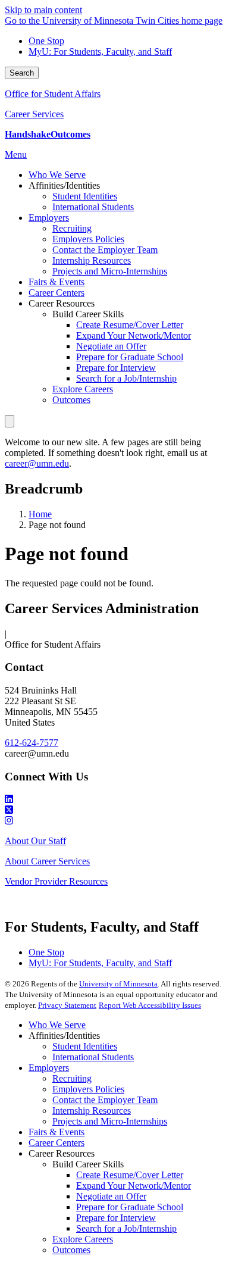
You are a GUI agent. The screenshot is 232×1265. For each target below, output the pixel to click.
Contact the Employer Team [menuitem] (105, 250)
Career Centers (56, 1143)
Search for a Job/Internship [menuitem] (126, 378)
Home (40, 514)
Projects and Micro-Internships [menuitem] (109, 271)
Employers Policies (88, 1089)
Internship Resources (91, 1110)
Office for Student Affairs (53, 94)
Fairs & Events (56, 1132)
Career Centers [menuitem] (56, 293)
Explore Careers (82, 1239)
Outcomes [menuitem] (71, 400)
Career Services (34, 114)
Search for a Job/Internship (126, 1228)
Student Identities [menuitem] (84, 196)
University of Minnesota (118, 983)
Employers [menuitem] (49, 218)
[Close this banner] (9, 421)
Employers (49, 1068)
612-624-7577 (31, 743)
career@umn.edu (37, 463)
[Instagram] (116, 821)
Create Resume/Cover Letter (129, 1175)
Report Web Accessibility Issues (150, 1005)
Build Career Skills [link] (88, 314)
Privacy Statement (67, 1005)
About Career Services (47, 861)
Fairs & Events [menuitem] (56, 282)
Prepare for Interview (116, 1218)
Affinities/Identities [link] (64, 185)
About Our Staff (35, 841)
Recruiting (72, 1078)
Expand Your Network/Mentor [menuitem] (133, 335)
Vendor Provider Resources (56, 881)
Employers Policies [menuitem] (88, 239)
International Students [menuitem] (93, 207)
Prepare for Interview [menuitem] (116, 368)
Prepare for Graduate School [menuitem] (129, 357)
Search (22, 72)
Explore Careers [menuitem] (82, 389)
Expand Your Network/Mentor (133, 1185)
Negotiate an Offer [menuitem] (111, 346)
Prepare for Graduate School (129, 1207)
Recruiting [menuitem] (72, 228)
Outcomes (71, 1250)
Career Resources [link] (62, 303)
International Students (93, 1057)
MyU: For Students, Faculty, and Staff (100, 51)
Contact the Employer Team (105, 1100)
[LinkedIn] (116, 799)
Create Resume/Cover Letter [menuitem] (129, 325)
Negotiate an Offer (111, 1196)
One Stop (46, 41)
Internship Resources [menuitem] (91, 260)
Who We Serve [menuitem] (57, 175)
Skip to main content (43, 10)
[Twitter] (116, 810)
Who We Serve (57, 1025)
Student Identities (84, 1046)
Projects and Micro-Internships (109, 1121)
